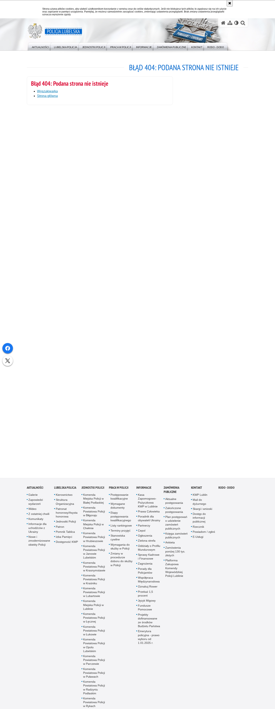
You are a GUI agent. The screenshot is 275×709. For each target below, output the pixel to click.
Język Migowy (147, 604)
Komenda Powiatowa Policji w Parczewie (94, 664)
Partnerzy (144, 529)
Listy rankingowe (121, 529)
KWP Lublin (200, 499)
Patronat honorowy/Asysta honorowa (67, 516)
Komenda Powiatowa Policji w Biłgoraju (94, 515)
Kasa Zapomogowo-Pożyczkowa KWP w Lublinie (148, 504)
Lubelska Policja (65, 492)
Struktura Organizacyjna (65, 506)
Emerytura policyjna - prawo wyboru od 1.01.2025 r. (148, 641)
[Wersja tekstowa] (236, 22)
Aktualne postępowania (174, 505)
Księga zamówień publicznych (176, 539)
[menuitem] (40, 46)
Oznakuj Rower (147, 590)
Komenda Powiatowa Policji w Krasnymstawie (94, 570)
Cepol (141, 534)
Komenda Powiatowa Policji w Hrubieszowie (94, 541)
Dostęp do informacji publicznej (199, 521)
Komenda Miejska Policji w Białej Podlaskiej (93, 502)
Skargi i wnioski (202, 513)
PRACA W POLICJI (118, 492)
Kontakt (196, 492)
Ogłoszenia (145, 539)
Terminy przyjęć (120, 534)
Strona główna (47, 96)
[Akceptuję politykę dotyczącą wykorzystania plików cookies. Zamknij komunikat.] (230, 3)
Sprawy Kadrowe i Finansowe (148, 560)
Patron (60, 531)
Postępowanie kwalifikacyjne (119, 500)
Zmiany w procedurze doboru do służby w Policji (121, 563)
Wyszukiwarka (47, 91)
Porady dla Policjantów (145, 574)
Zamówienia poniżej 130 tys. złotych (175, 555)
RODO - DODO (226, 492)
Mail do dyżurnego (199, 506)
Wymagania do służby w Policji (120, 550)
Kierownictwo (64, 499)
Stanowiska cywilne (118, 541)
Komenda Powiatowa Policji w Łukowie (94, 634)
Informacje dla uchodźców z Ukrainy (37, 532)
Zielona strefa (146, 544)
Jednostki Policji (66, 526)
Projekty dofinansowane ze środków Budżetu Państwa (149, 624)
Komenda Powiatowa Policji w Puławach (94, 677)
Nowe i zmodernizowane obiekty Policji (39, 544)
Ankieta (170, 546)
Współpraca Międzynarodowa (149, 583)
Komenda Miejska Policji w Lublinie (93, 609)
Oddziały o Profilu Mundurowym (149, 551)
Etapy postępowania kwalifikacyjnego (121, 520)
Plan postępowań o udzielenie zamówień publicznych (176, 526)
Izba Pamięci (64, 541)
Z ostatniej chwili (38, 518)
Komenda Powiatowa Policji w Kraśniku (94, 583)
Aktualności (35, 492)
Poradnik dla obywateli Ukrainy (149, 522)
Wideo (32, 513)
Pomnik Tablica (65, 536)
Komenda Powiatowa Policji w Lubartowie (94, 596)
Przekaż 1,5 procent (145, 597)
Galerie (33, 499)
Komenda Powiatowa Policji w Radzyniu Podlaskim (94, 691)
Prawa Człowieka (149, 515)
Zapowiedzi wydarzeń (35, 506)
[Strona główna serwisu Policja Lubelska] (223, 22)
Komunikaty (35, 523)
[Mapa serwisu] (229, 22)
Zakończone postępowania (174, 514)
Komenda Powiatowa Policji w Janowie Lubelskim (94, 556)
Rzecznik (198, 531)
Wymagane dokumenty (118, 509)
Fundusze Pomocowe (145, 611)
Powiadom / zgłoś (204, 536)
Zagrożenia (145, 567)
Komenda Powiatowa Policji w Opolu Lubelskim (94, 649)
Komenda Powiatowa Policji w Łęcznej (94, 621)
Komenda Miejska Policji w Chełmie (93, 528)
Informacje (143, 492)
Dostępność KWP (67, 546)
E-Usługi (198, 541)
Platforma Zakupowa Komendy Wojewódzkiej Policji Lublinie (174, 572)
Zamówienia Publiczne (171, 494)
